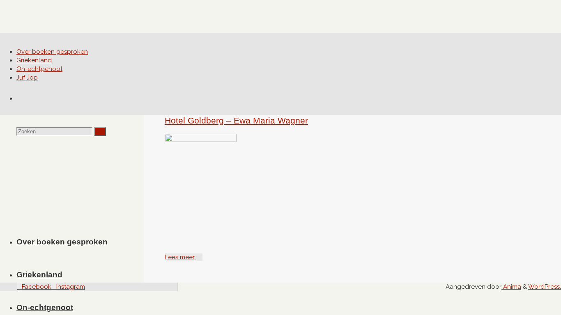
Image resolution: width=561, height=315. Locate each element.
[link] (19, 98)
